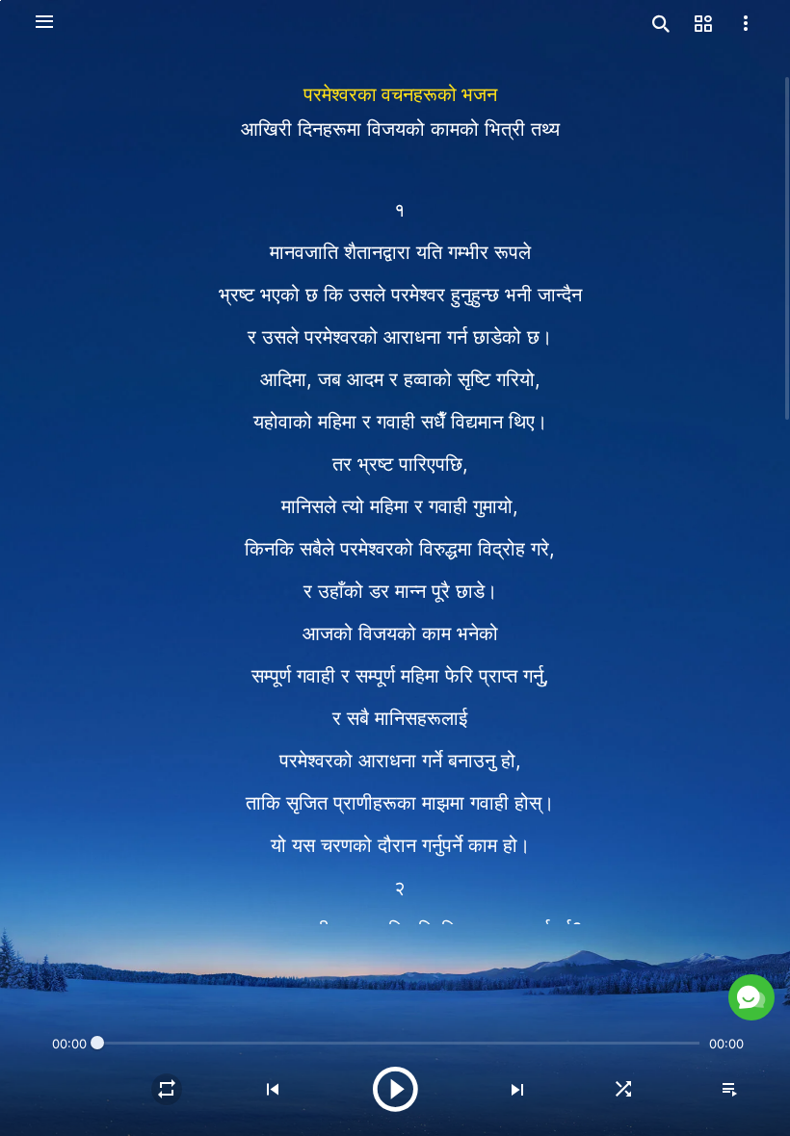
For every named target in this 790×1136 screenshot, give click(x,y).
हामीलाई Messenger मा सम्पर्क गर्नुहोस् (586, 951)
